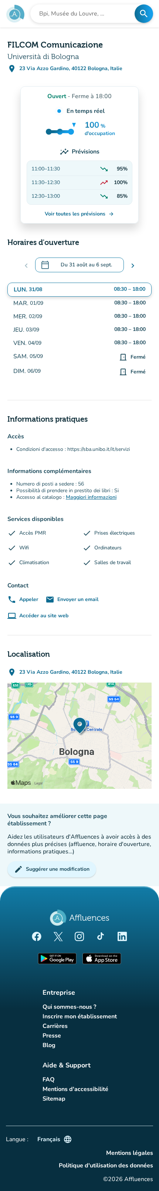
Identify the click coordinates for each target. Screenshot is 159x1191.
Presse (52, 1035)
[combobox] (84, 13)
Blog (49, 1045)
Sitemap (54, 1098)
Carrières (55, 1026)
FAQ (49, 1079)
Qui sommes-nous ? (69, 1007)
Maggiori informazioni (91, 497)
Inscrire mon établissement (80, 1016)
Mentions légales (129, 1153)
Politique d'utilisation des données (106, 1165)
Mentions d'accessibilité (75, 1089)
